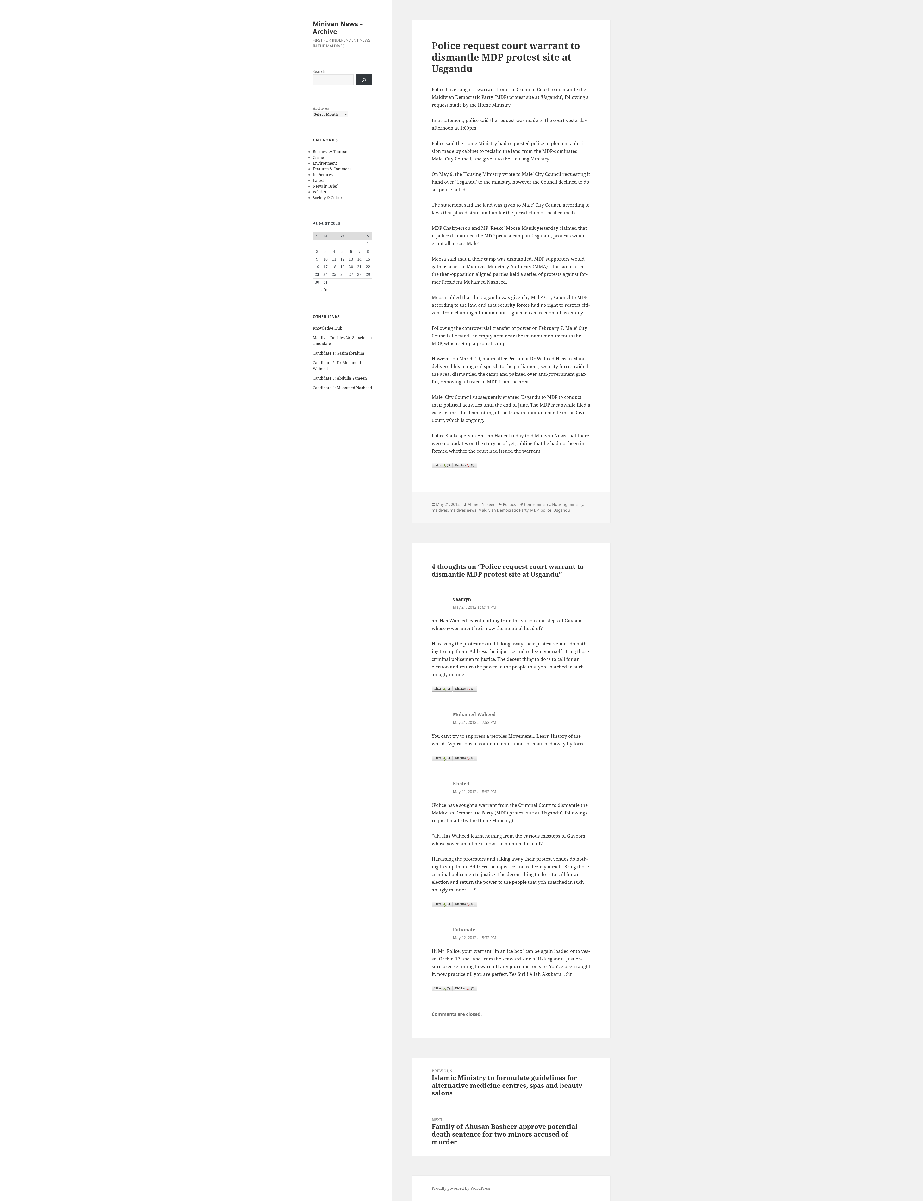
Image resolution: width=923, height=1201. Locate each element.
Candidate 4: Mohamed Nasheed (342, 387)
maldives (440, 510)
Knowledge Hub (327, 328)
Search (319, 71)
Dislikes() (464, 465)
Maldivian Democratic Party (503, 510)
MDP (534, 510)
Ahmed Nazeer (481, 504)
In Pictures (323, 174)
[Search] (364, 79)
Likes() (442, 465)
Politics (319, 192)
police (546, 510)
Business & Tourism (331, 151)
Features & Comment (332, 169)
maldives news (463, 510)
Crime (318, 157)
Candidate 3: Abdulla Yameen (340, 378)
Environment (325, 163)
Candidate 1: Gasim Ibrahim (338, 353)
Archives (321, 108)
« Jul (325, 289)
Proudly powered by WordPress (461, 1188)
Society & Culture (329, 197)
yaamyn (462, 599)
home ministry (537, 504)
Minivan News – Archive (338, 27)
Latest (318, 180)
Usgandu (561, 510)
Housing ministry (567, 504)
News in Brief (325, 186)
